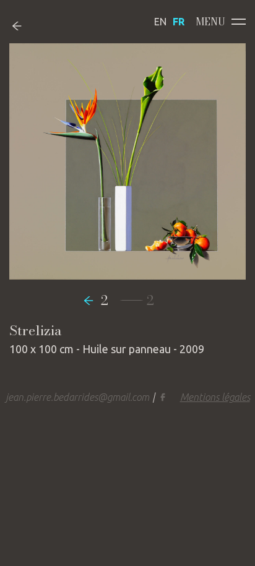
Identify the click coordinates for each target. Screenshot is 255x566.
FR (178, 21)
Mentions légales (215, 397)
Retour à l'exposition (26, 25)
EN (160, 21)
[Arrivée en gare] (91, 300)
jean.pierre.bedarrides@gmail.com (77, 397)
